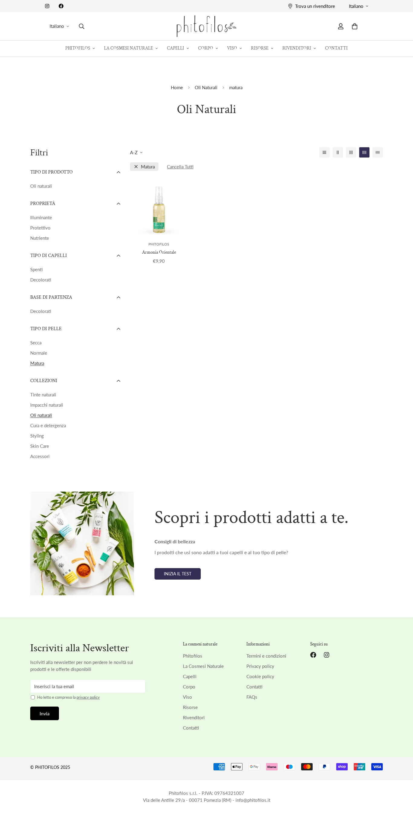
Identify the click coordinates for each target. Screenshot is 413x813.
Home (177, 87)
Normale (38, 353)
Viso (232, 48)
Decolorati (40, 279)
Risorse (259, 48)
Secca (35, 342)
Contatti (336, 48)
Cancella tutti (180, 166)
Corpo (205, 48)
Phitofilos (77, 48)
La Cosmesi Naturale (128, 48)
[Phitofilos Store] (206, 26)
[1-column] (324, 152)
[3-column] (351, 152)
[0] (355, 26)
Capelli (175, 48)
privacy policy (88, 697)
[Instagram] (47, 6)
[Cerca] (81, 26)
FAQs (251, 697)
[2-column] (338, 152)
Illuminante (41, 217)
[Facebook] (61, 6)
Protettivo (40, 227)
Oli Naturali (206, 87)
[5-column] (377, 152)
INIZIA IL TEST (177, 573)
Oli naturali (41, 186)
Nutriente (39, 238)
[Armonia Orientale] (159, 207)
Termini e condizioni (266, 656)
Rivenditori (296, 48)
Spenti (36, 269)
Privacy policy (260, 666)
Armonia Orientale (159, 252)
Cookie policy (260, 676)
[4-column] (364, 152)
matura (148, 166)
